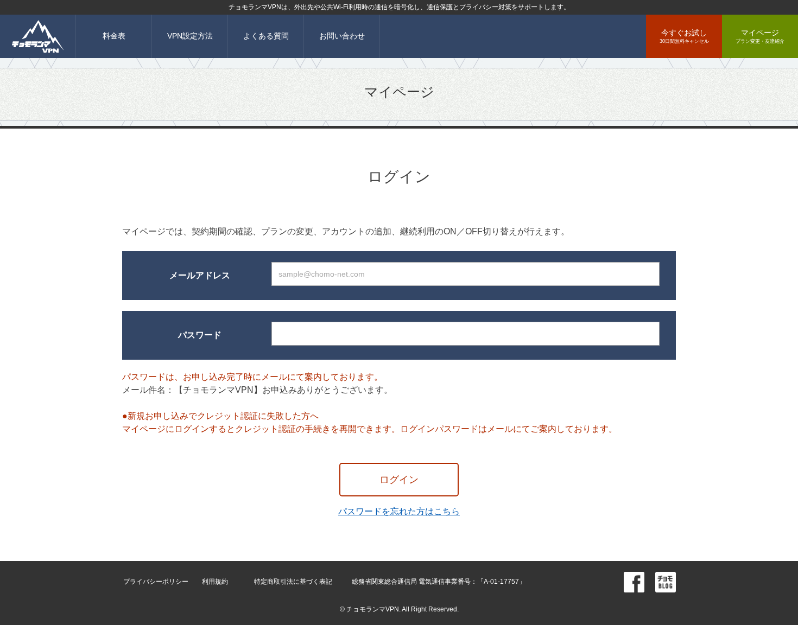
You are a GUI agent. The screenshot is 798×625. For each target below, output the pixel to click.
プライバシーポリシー (155, 581)
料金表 (114, 35)
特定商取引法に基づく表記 (293, 581)
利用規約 (215, 581)
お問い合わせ (342, 35)
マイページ (760, 36)
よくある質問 (266, 35)
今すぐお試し (684, 36)
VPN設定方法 (190, 35)
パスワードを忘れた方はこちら (399, 511)
